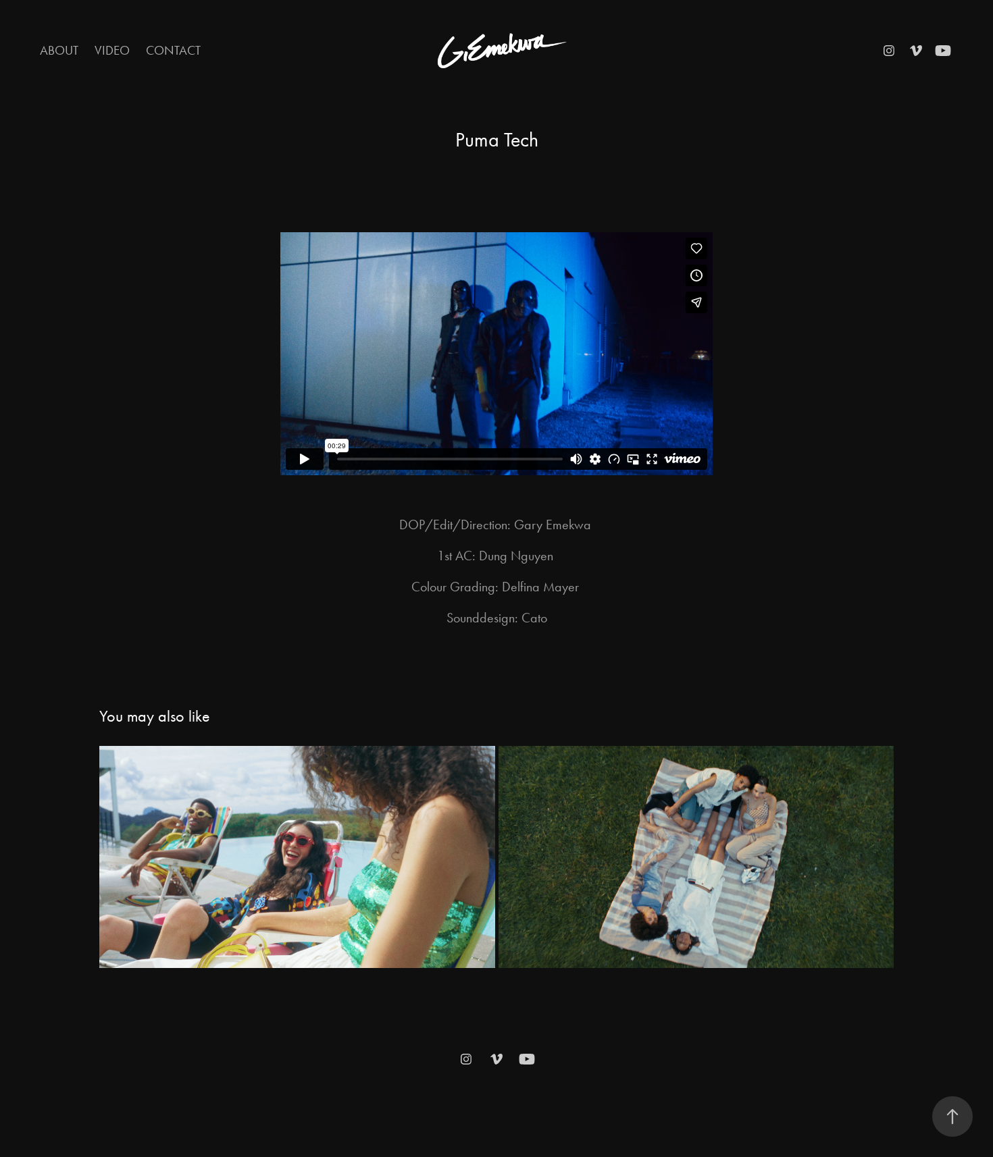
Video (112, 50)
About (59, 50)
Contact (173, 50)
